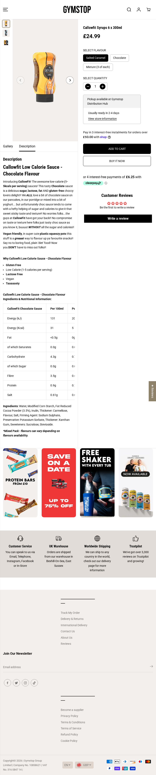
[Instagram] (25, 682)
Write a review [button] (118, 218)
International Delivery (74, 625)
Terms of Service (71, 728)
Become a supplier (72, 709)
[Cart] (148, 9)
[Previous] (20, 80)
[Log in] (138, 9)
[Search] (129, 9)
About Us (66, 637)
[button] (5, 9)
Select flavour (94, 50)
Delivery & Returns (72, 618)
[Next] (70, 80)
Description (27, 146)
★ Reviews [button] (152, 391)
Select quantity (95, 78)
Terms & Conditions (73, 722)
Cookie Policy (69, 740)
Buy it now (117, 161)
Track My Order (70, 612)
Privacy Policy (69, 716)
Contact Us (68, 631)
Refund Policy (69, 734)
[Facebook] (7, 682)
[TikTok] (34, 682)
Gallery (8, 146)
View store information (102, 118)
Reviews (66, 643)
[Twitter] (16, 682)
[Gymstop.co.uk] (77, 9)
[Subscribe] (151, 667)
